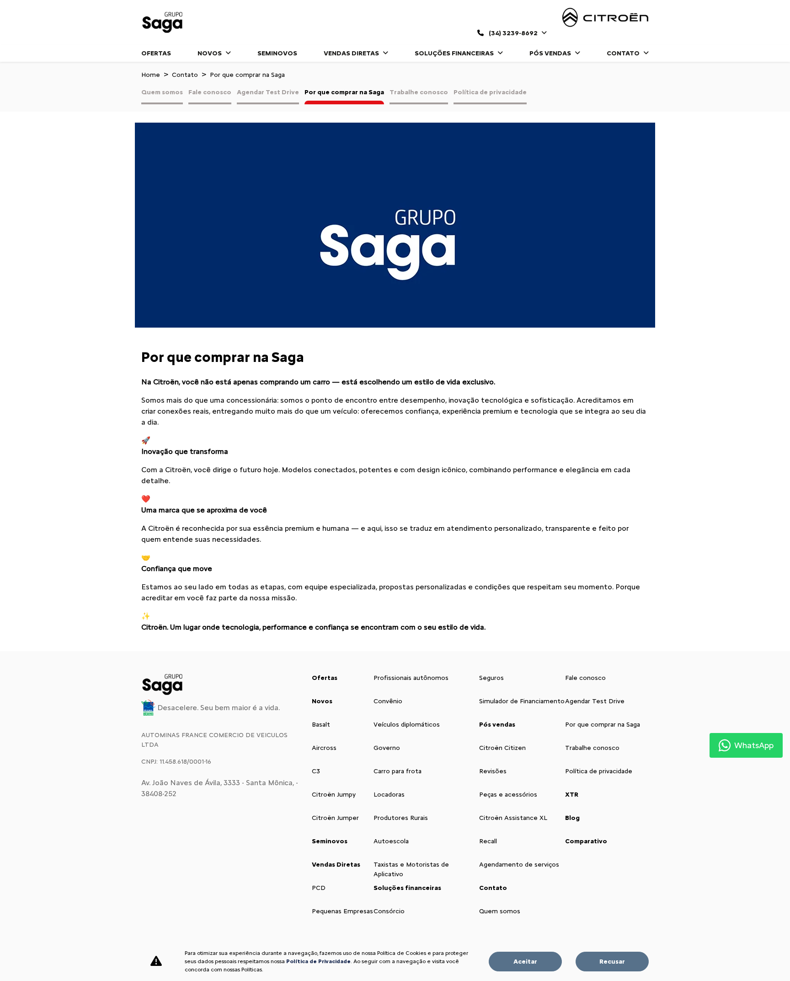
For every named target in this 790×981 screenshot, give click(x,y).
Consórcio (389, 911)
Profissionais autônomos (411, 678)
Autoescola (391, 841)
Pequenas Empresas (342, 911)
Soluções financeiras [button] (455, 53)
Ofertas (156, 53)
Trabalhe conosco (419, 92)
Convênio (388, 701)
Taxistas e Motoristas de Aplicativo (411, 869)
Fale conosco (209, 92)
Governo (387, 748)
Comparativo (586, 841)
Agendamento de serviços (519, 864)
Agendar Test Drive (268, 92)
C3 (316, 771)
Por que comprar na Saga (344, 92)
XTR (571, 794)
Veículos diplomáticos (407, 724)
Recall (488, 841)
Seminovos (277, 53)
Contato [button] (624, 53)
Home (150, 75)
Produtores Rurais (401, 818)
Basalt (321, 724)
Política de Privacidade (318, 961)
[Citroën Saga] (163, 22)
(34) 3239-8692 (513, 33)
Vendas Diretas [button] (352, 53)
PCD (319, 888)
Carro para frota (398, 771)
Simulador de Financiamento (522, 701)
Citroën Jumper (335, 818)
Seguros (491, 678)
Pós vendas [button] (550, 53)
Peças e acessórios (508, 794)
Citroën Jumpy (334, 794)
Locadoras (389, 794)
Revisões (493, 771)
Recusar (612, 961)
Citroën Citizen (502, 748)
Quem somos (162, 92)
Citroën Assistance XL (513, 818)
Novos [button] (210, 53)
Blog (572, 818)
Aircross (324, 748)
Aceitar (525, 961)
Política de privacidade (490, 92)
